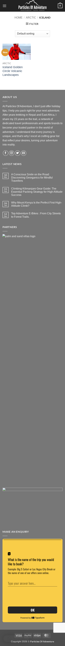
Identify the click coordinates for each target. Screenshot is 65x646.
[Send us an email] (23, 153)
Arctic (31, 17)
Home (18, 17)
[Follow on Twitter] (17, 153)
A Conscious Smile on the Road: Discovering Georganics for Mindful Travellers (32, 177)
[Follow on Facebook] (5, 153)
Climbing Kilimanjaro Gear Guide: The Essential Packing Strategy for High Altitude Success (36, 191)
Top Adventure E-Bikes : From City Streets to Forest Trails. (36, 215)
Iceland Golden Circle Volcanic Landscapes (12, 71)
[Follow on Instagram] (11, 153)
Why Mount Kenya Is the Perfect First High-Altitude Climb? (36, 204)
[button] (4, 6)
